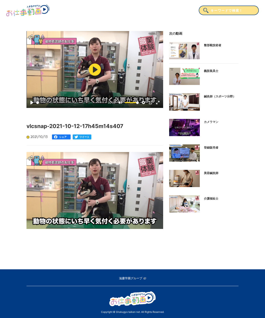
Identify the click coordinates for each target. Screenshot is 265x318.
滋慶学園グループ (130, 278)
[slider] (71, 103)
